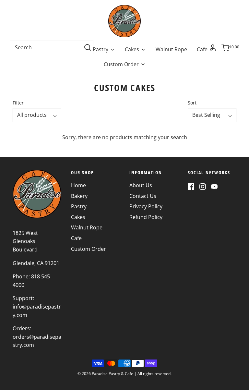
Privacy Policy (145, 206)
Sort (192, 103)
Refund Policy (145, 217)
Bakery (79, 196)
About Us (140, 185)
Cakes (78, 217)
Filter (18, 103)
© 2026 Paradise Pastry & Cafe (105, 373)
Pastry (79, 206)
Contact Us (142, 196)
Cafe (76, 238)
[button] (37, 115)
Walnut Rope (171, 49)
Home (78, 185)
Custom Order (88, 248)
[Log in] (213, 48)
